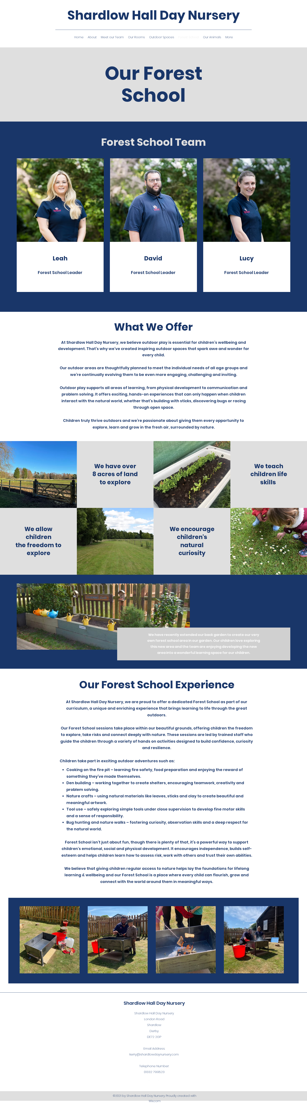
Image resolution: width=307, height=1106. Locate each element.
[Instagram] (157, 1082)
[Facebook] (150, 1082)
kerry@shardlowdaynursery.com (154, 1054)
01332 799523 (154, 1072)
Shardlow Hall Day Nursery (153, 15)
